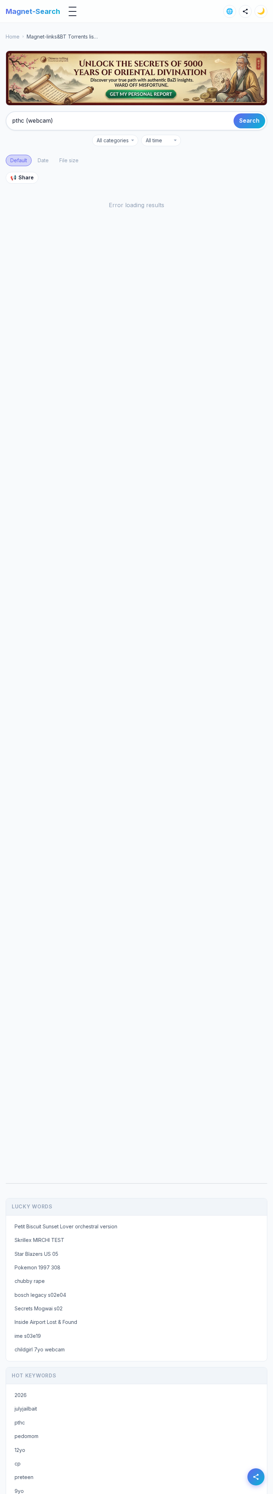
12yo (20, 1450)
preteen (24, 1477)
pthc (20, 1422)
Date (43, 160)
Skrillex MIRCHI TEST (39, 1240)
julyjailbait (26, 1409)
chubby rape (30, 1281)
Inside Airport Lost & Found (46, 1322)
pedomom (26, 1436)
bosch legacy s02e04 (40, 1295)
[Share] (245, 11)
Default (18, 160)
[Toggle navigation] (72, 11)
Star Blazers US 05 (36, 1254)
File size (69, 160)
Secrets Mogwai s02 (39, 1308)
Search (249, 120)
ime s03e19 (28, 1336)
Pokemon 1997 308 (37, 1267)
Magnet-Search (33, 11)
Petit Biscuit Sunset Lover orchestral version (66, 1226)
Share (22, 177)
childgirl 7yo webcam (40, 1349)
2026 (21, 1395)
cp (18, 1463)
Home (13, 37)
